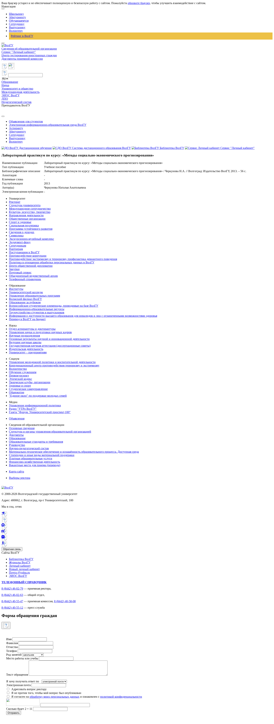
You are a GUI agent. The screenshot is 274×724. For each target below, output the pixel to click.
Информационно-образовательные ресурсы (36, 309)
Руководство (17, 445)
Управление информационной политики (35, 405)
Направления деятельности (26, 215)
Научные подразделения (24, 335)
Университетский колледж (26, 292)
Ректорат (14, 201)
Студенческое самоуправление (28, 389)
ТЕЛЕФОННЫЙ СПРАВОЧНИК (24, 582)
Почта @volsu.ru (19, 572)
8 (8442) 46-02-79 (12, 588)
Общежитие (16, 392)
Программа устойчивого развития (30, 228)
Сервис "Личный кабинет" (18, 52)
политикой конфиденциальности (121, 696)
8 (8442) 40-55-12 (12, 607)
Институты (16, 288)
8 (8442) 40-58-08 (65, 601)
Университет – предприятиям (28, 352)
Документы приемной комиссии (22, 58)
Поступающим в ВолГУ (24, 252)
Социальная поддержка (24, 225)
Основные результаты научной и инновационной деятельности (49, 339)
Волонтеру (16, 30)
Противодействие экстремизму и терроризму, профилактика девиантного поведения (63, 259)
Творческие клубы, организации (29, 382)
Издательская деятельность (26, 349)
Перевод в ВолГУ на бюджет (27, 319)
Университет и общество (17, 88)
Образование (9, 81)
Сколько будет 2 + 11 (19, 708)
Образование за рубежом (25, 302)
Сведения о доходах (21, 232)
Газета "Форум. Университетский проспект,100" (40, 412)
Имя (9, 639)
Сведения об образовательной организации (29, 48)
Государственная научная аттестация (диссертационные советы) (50, 345)
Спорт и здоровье (20, 222)
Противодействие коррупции (27, 255)
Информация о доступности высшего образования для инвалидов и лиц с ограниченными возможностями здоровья (83, 315)
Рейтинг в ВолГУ (22, 36)
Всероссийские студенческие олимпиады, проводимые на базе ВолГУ (53, 305)
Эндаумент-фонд (19, 242)
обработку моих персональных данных (54, 696)
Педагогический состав (16, 102)
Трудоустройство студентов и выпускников (36, 312)
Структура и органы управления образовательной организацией (50, 431)
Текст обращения (17, 674)
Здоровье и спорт (20, 385)
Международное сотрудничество (30, 208)
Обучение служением (22, 372)
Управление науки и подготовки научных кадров (40, 332)
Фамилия (12, 643)
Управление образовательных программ (34, 295)
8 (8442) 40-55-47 (12, 601)
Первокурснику (19, 375)
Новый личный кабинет (24, 569)
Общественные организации (27, 218)
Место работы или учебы (22, 658)
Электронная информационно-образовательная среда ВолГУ (47, 124)
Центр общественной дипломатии (31, 265)
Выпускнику (17, 27)
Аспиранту (16, 128)
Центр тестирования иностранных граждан (29, 55)
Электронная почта (18, 685)
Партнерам (16, 249)
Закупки (14, 269)
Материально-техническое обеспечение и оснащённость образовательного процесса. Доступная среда (74, 451)
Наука (5, 85)
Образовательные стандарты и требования (36, 441)
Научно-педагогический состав (29, 448)
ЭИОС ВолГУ (10, 95)
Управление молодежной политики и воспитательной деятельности (52, 362)
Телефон (11, 650)
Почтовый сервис (20, 272)
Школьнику (16, 13)
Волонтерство (18, 368)
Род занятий (14, 654)
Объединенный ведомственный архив (33, 275)
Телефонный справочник (25, 279)
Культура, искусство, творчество (29, 212)
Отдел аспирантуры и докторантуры (32, 328)
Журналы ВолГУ (19, 562)
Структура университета (24, 205)
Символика (16, 235)
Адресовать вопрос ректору (28, 689)
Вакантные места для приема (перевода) (34, 465)
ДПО (4, 98)
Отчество (12, 647)
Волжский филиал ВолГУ (25, 299)
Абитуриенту (17, 17)
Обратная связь (12, 549)
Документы (16, 434)
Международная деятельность (20, 92)
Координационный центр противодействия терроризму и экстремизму (54, 365)
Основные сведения (21, 428)
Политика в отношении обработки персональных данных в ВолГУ (51, 262)
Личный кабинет (20, 565)
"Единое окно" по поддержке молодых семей (38, 395)
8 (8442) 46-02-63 (12, 594)
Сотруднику (16, 24)
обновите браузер (139, 3)
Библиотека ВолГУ (21, 559)
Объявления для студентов (26, 121)
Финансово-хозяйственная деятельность (34, 461)
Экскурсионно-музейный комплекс (31, 238)
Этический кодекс (20, 378)
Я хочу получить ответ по (22, 681)
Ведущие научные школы (25, 342)
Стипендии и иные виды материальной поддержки (41, 455)
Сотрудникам (17, 245)
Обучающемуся (19, 20)
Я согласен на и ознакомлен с (76, 696)
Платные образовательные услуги (30, 458)
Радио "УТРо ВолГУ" (23, 408)
